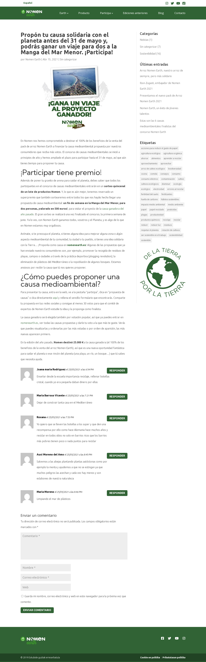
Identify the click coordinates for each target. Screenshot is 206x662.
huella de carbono (149, 199)
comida (153, 173)
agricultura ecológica (150, 153)
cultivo (181, 179)
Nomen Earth (33, 59)
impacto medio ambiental (153, 204)
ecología (177, 184)
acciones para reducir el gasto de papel (159, 148)
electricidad (158, 189)
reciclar (177, 219)
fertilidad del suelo (149, 194)
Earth (63, 13)
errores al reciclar (175, 189)
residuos (168, 225)
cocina (144, 173)
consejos (164, 173)
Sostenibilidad (148, 53)
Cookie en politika (150, 657)
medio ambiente (175, 204)
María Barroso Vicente (51, 395)
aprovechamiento (149, 163)
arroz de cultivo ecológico (153, 168)
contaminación (168, 179)
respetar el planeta (150, 230)
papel (143, 209)
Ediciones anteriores (135, 13)
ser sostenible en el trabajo (153, 235)
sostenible (146, 240)
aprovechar (166, 163)
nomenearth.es (29, 322)
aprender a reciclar (172, 158)
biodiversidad (174, 168)
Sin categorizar (68, 59)
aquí (55, 297)
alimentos (155, 158)
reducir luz (156, 225)
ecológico (145, 189)
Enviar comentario (37, 610)
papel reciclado (157, 209)
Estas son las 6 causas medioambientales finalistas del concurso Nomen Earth (158, 126)
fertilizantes (167, 194)
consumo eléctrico (149, 179)
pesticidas (172, 209)
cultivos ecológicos (150, 184)
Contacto (179, 13)
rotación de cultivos (171, 230)
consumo (176, 173)
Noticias (144, 39)
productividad (157, 214)
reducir (144, 225)
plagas (144, 214)
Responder (117, 370)
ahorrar (144, 158)
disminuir (166, 184)
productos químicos (150, 219)
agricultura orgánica (173, 153)
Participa (105, 13)
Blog (161, 13)
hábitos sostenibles (170, 199)
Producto (83, 13)
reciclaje (166, 219)
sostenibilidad (175, 235)
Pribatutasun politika (174, 657)
